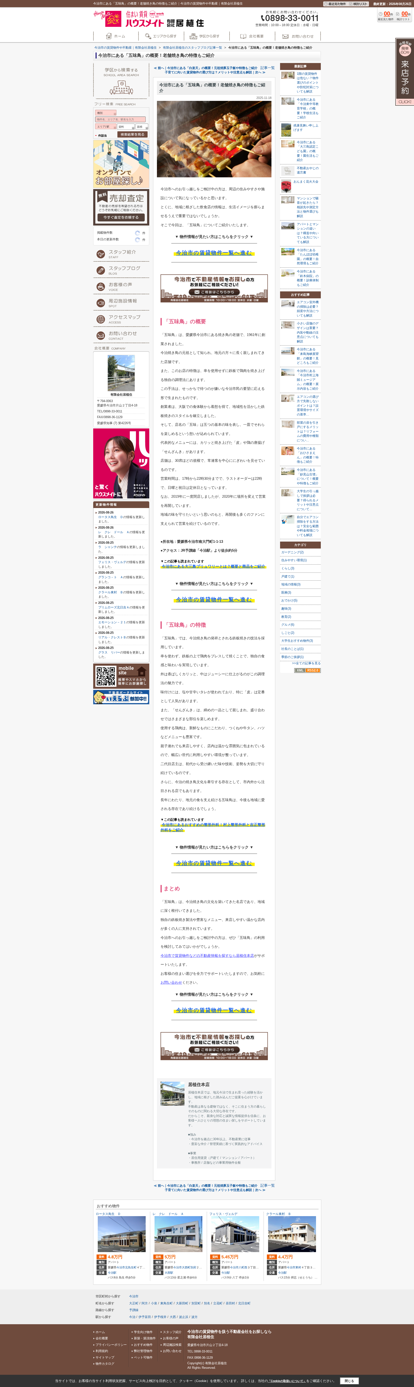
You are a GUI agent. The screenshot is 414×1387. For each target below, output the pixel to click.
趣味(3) (286, 608)
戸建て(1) (287, 576)
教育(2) (286, 616)
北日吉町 (244, 1303)
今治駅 (112, 1272)
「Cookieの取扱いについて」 (287, 1381)
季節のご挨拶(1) (292, 657)
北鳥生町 (131, 1267)
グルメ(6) (287, 624)
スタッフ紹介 (172, 1332)
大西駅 (169, 1272)
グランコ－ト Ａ (110, 577)
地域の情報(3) (290, 584)
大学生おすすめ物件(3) (297, 640)
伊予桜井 (160, 1317)
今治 (132, 1317)
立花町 (218, 1303)
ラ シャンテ (107, 547)
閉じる (349, 1381)
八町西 (243, 1267)
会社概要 (102, 1338)
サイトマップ (105, 1357)
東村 (298, 1267)
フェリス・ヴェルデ (112, 562)
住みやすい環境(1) (294, 560)
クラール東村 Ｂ (110, 592)
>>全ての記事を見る (306, 663)
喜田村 (230, 1303)
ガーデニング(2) (292, 552)
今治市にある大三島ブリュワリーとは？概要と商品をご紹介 (213, 566)
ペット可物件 (143, 1357)
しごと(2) (287, 633)
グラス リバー (109, 652)
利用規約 (102, 1351)
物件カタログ (105, 1363)
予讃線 (133, 1310)
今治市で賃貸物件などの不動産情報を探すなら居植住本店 (207, 956)
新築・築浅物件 (145, 1338)
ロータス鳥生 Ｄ (110, 517)
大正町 (133, 1303)
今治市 (120, 1267)
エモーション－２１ (112, 622)
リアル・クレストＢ (112, 637)
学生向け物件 (143, 1332)
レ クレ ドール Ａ (113, 532)
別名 (207, 1303)
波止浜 (183, 1317)
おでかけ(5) (289, 600)
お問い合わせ (171, 982)
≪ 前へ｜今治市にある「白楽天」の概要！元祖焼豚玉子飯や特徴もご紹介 (206, 68)
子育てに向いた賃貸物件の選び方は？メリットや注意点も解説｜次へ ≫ (215, 72)
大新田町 (182, 1303)
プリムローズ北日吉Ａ (113, 607)
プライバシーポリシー (111, 1345)
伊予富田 (144, 1317)
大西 (173, 1317)
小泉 (154, 1303)
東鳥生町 (166, 1303)
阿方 (145, 1303)
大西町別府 (189, 1267)
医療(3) (286, 592)
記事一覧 (267, 68)
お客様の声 (170, 1338)
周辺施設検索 (172, 1345)
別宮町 (196, 1303)
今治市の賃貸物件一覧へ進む (214, 253)
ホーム (100, 1332)
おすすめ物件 (143, 1345)
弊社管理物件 (143, 1351)
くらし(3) (287, 568)
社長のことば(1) (292, 649)
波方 (194, 1317)
